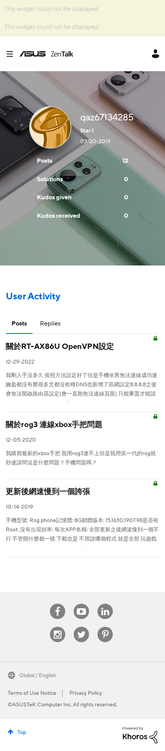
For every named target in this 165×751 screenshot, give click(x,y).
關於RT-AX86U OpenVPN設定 (60, 347)
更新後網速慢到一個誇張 (48, 492)
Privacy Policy (85, 693)
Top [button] (21, 732)
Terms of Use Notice (32, 693)
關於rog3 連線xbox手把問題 (54, 425)
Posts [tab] (19, 323)
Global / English (37, 675)
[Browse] (13, 53)
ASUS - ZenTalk (46, 54)
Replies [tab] (50, 323)
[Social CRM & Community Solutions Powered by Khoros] (140, 734)
